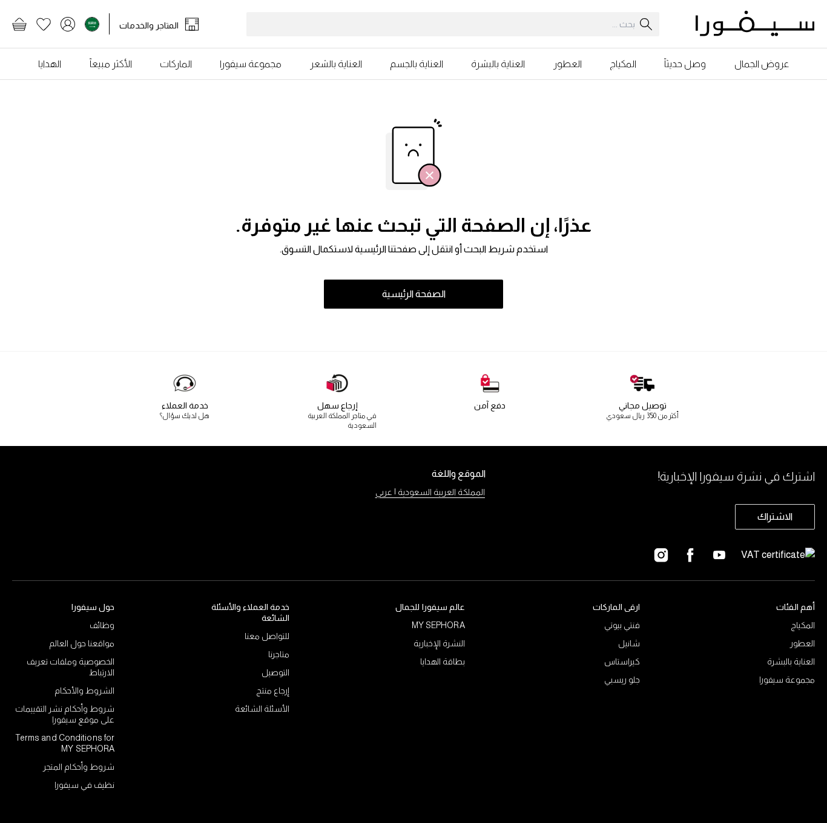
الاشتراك (774, 516)
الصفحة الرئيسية (414, 294)
